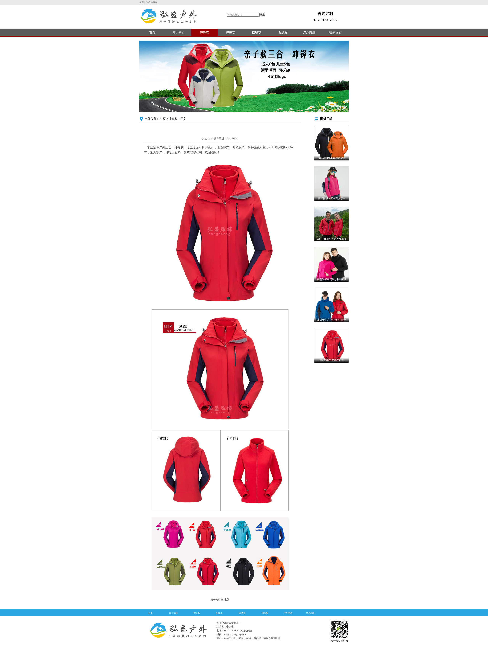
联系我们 (335, 32)
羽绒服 (282, 32)
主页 (163, 118)
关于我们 (178, 32)
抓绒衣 (230, 32)
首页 (152, 32)
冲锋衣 (204, 32)
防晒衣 (256, 32)
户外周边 (309, 32)
